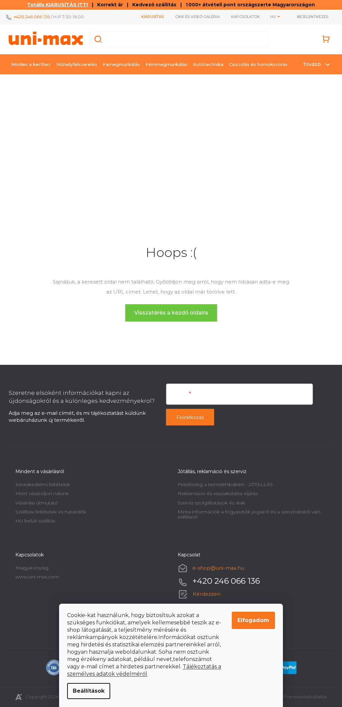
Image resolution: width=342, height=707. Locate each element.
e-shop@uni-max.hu (218, 568)
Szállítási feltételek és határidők (50, 512)
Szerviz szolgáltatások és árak (211, 503)
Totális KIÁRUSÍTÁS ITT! (57, 5)
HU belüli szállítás (35, 521)
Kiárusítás (152, 16)
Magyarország (31, 568)
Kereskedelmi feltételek (42, 484)
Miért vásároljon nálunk (42, 493)
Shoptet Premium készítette (296, 696)
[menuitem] (31, 64)
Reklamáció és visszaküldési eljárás (218, 493)
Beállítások (89, 691)
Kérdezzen (206, 594)
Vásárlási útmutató (36, 503)
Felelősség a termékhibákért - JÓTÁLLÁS (225, 484)
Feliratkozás (190, 417)
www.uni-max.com (37, 577)
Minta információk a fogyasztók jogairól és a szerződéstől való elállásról (249, 514)
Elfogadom (253, 620)
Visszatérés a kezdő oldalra (171, 313)
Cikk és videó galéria (197, 16)
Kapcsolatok (245, 16)
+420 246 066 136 (32, 16)
